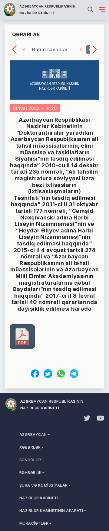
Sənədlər (30, 460)
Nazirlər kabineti (38, 498)
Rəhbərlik (30, 472)
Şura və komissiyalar (43, 485)
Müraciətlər (33, 523)
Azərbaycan (33, 434)
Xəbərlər (30, 447)
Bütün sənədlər (50, 49)
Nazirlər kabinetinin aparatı (51, 510)
